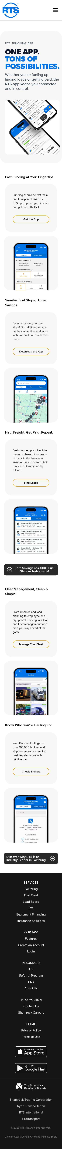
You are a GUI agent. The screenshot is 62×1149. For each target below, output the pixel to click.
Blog (31, 969)
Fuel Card (31, 895)
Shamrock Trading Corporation (31, 1100)
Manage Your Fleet (31, 644)
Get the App (31, 219)
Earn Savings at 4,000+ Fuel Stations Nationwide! (34, 569)
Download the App (31, 351)
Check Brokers (31, 771)
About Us (31, 988)
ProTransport (31, 1119)
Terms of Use (31, 1037)
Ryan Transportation (31, 1106)
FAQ (31, 982)
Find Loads (31, 483)
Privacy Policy (31, 1030)
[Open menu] (55, 10)
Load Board (31, 902)
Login (31, 951)
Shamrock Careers (31, 1013)
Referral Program (31, 976)
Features (31, 939)
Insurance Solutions (31, 921)
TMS (31, 908)
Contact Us (31, 1006)
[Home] (11, 10)
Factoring (31, 889)
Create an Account (31, 945)
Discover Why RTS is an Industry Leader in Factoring (26, 858)
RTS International (31, 1112)
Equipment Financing (31, 914)
